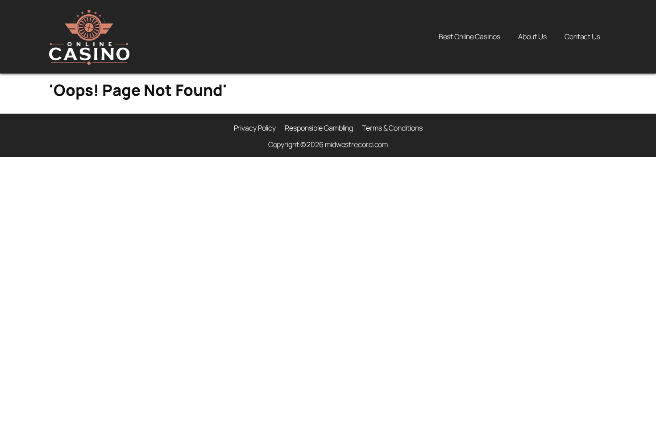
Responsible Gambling (319, 128)
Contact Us (582, 36)
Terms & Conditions (392, 128)
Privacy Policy (255, 128)
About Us (532, 36)
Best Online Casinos (469, 36)
